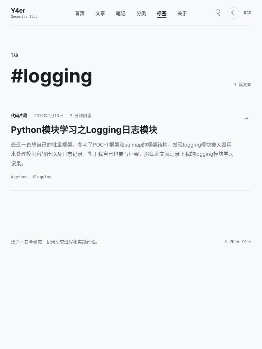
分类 (141, 13)
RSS (247, 13)
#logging (42, 177)
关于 (182, 13)
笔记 (121, 13)
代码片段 (19, 116)
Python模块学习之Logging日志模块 (84, 129)
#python (19, 177)
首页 (80, 13)
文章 (100, 13)
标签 (161, 13)
